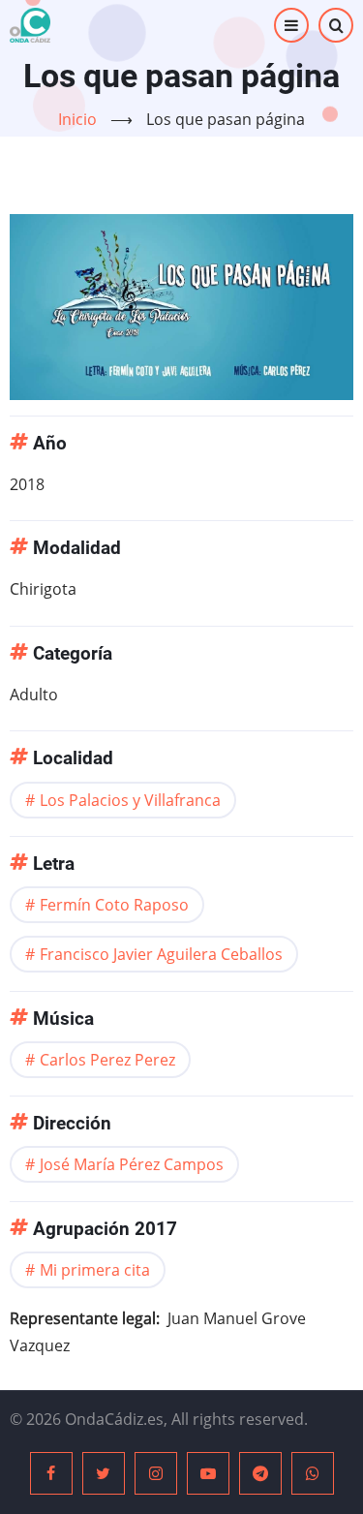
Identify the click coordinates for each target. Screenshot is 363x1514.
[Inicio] (30, 25)
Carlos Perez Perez (107, 1059)
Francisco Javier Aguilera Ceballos (161, 954)
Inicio (77, 119)
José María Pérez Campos (132, 1164)
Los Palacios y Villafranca (130, 800)
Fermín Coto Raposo (114, 904)
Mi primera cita (95, 1270)
